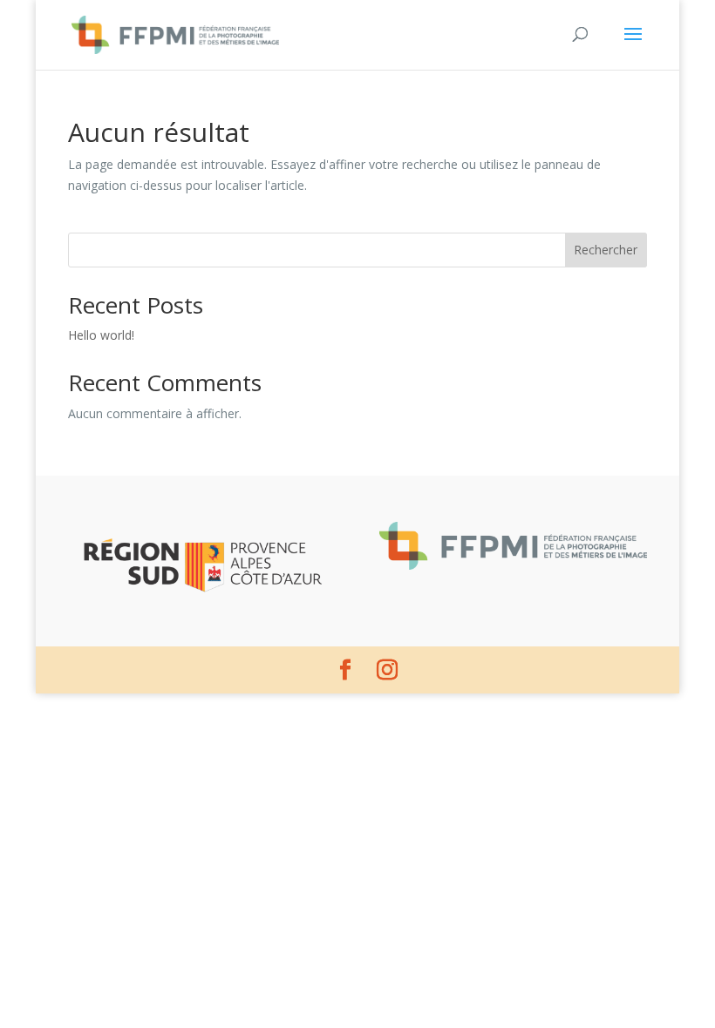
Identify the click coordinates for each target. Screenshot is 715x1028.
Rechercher (605, 249)
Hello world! (101, 335)
